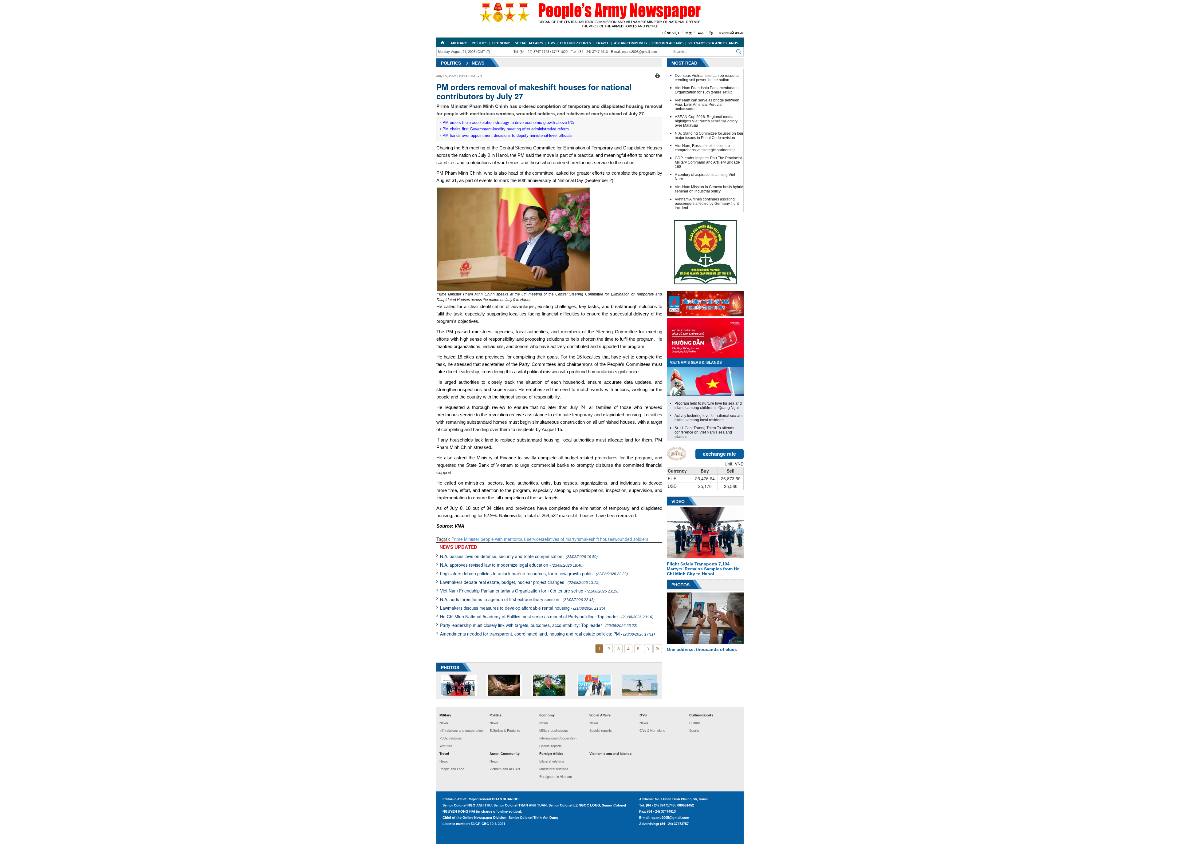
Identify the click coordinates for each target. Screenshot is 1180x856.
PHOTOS (450, 667)
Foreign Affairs (667, 43)
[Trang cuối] (657, 648)
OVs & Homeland (652, 730)
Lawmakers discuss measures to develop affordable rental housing (522, 608)
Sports (694, 730)
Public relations (450, 737)
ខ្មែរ (711, 33)
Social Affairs (529, 43)
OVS (551, 43)
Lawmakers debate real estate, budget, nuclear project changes (520, 582)
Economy (501, 43)
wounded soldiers (631, 539)
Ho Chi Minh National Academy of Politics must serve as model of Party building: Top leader (546, 616)
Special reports (550, 745)
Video (678, 501)
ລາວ (700, 33)
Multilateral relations (553, 768)
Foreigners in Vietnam (555, 776)
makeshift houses (597, 539)
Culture (694, 722)
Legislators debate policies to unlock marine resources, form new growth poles (534, 573)
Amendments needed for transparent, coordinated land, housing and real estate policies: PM (547, 634)
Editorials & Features (505, 730)
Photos (680, 584)
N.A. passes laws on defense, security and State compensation (519, 556)
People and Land (451, 768)
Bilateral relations (551, 761)
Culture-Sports (575, 43)
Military (459, 43)
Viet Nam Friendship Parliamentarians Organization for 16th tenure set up (529, 591)
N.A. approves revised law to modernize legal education (512, 565)
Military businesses (553, 730)
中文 (689, 33)
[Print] (657, 75)
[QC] (705, 302)
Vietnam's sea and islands (713, 43)
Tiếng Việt (670, 33)
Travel (602, 43)
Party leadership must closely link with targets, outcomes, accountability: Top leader (538, 625)
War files (446, 745)
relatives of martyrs (561, 539)
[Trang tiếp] (648, 648)
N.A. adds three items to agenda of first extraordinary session (517, 599)
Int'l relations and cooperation (461, 730)
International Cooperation (557, 737)
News (478, 63)
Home (442, 42)
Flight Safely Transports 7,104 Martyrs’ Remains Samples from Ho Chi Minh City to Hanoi (703, 568)
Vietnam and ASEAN (505, 768)
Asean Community (630, 43)
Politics (479, 43)
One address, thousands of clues (702, 649)
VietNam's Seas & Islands (696, 362)
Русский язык (731, 33)
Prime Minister (466, 539)
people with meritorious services (512, 539)
